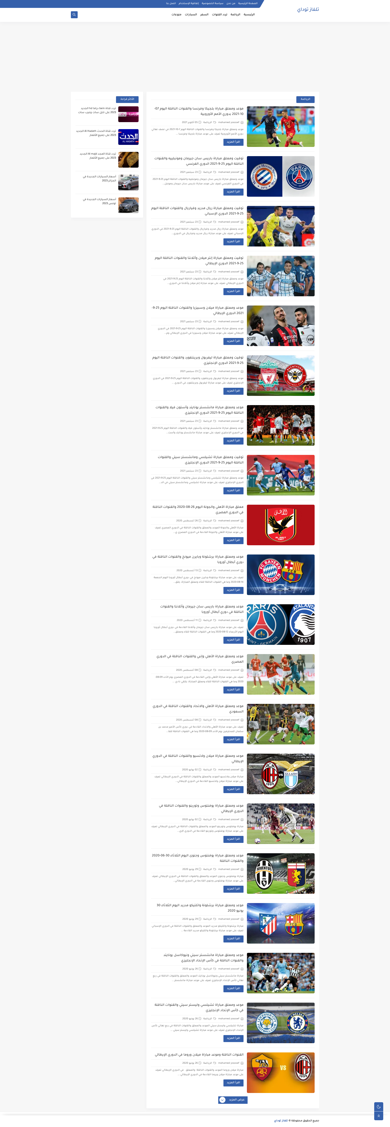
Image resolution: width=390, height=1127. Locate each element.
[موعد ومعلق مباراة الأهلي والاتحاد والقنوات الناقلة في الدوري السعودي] (281, 724)
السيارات (191, 14)
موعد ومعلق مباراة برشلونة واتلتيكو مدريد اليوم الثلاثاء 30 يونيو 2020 (200, 908)
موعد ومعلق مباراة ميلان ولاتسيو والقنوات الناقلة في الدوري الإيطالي (198, 759)
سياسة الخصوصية (212, 3)
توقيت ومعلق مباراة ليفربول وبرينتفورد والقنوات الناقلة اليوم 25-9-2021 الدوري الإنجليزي (198, 360)
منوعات (176, 14)
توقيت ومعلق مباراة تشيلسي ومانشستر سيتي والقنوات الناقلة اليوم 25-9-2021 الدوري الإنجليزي (201, 460)
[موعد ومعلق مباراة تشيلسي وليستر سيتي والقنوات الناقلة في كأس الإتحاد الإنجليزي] (281, 1023)
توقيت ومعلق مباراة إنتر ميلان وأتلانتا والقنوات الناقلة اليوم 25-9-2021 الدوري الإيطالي (199, 261)
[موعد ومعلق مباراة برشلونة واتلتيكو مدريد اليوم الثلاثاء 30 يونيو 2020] (281, 923)
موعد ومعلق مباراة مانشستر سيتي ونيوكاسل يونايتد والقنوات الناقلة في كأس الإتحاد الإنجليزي (203, 958)
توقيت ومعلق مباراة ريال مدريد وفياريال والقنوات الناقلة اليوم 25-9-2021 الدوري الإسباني (197, 211)
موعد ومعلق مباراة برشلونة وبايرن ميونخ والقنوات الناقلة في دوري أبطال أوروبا (198, 559)
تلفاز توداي (308, 10)
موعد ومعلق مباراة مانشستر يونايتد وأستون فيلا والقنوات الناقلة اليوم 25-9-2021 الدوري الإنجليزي (200, 410)
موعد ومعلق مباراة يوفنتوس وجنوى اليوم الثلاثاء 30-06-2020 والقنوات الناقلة (198, 858)
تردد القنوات (219, 14)
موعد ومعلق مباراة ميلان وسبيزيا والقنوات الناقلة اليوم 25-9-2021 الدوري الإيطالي (198, 310)
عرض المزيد (237, 1100)
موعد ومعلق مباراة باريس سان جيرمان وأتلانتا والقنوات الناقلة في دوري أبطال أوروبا (202, 609)
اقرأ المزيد (233, 142)
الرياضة (235, 14)
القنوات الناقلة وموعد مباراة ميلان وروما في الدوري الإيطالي (199, 1055)
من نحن (230, 3)
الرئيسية (249, 14)
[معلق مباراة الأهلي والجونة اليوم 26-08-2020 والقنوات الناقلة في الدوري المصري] (281, 525)
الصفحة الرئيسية (248, 3)
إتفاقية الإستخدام (189, 3)
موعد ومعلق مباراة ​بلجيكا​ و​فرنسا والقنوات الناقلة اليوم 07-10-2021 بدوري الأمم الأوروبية (199, 111)
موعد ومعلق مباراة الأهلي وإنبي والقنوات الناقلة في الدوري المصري (200, 659)
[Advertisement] (195, 56)
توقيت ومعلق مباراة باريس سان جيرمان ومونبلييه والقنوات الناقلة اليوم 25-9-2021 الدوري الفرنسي (199, 161)
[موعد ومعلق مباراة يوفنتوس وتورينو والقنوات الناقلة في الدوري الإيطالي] (281, 823)
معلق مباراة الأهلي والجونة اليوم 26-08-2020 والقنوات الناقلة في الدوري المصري (198, 510)
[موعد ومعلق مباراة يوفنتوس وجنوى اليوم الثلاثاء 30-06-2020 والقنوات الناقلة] (281, 873)
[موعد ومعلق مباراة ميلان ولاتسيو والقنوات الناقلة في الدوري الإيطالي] (281, 774)
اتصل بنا (171, 3)
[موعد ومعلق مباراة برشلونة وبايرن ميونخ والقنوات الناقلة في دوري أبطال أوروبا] (281, 574)
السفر (204, 14)
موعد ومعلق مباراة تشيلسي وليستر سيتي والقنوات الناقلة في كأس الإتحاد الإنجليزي (199, 1008)
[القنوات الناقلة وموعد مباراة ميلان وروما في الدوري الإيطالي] (281, 1072)
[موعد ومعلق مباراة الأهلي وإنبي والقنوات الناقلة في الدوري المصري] (281, 674)
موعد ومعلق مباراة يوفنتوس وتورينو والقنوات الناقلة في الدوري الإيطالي (201, 808)
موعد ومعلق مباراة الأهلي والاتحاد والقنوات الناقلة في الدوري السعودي (198, 709)
